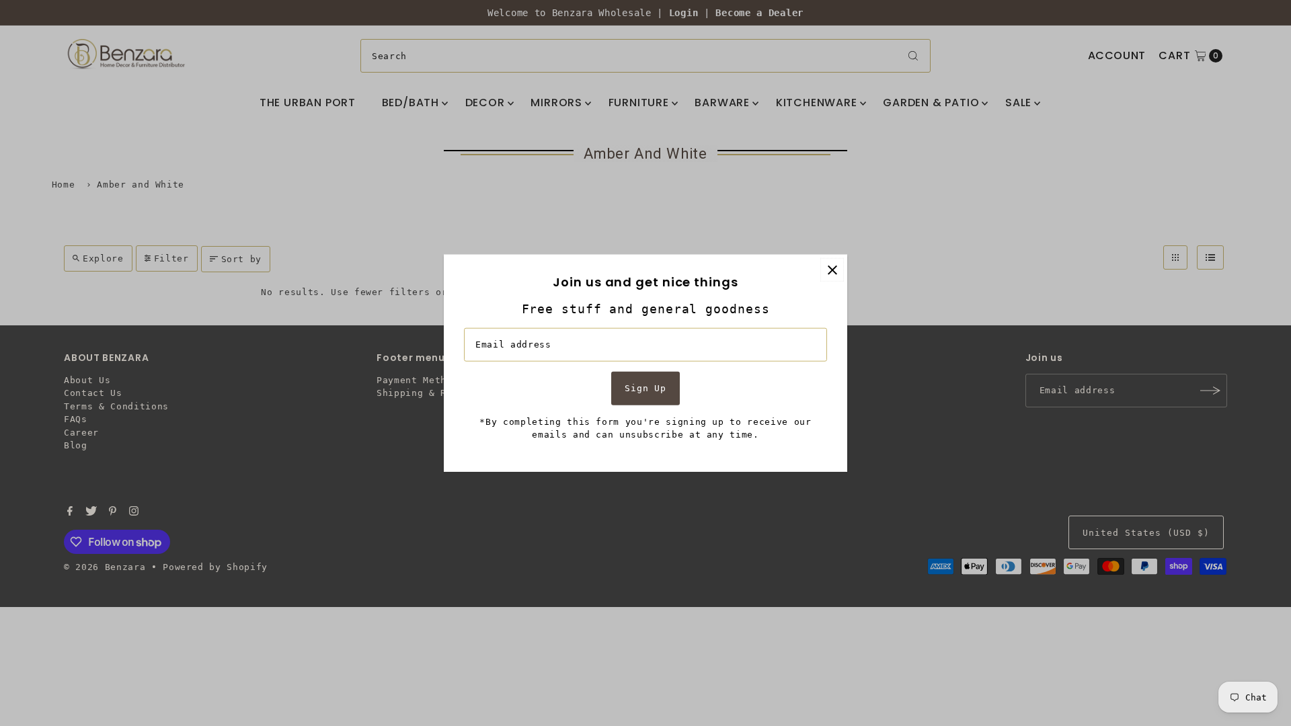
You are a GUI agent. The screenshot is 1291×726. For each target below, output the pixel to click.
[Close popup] (832, 270)
